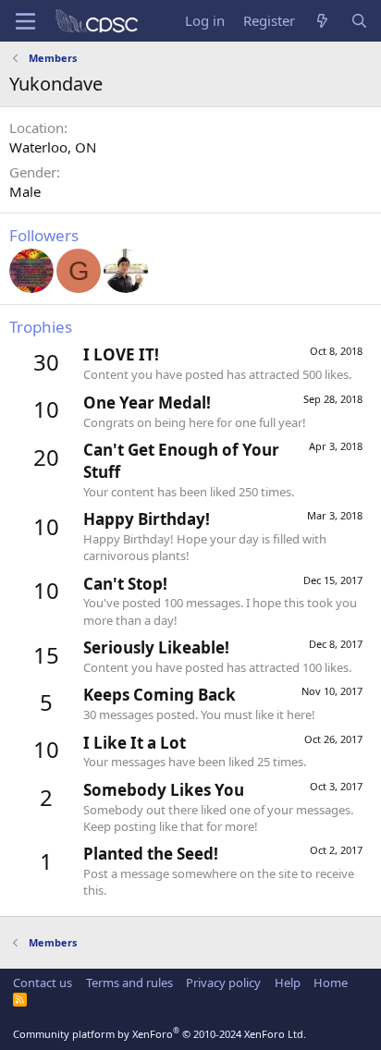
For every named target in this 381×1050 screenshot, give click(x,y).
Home (330, 982)
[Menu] (25, 21)
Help (288, 982)
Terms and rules (129, 982)
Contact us (42, 982)
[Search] (359, 21)
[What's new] (322, 21)
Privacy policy (223, 982)
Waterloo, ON (52, 147)
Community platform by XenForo (159, 1034)
